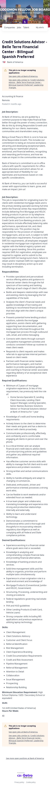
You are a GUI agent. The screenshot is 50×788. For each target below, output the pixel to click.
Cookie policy (31, 782)
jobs (19, 27)
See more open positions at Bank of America (25, 758)
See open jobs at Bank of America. (23, 76)
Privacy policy (19, 782)
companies (9, 27)
